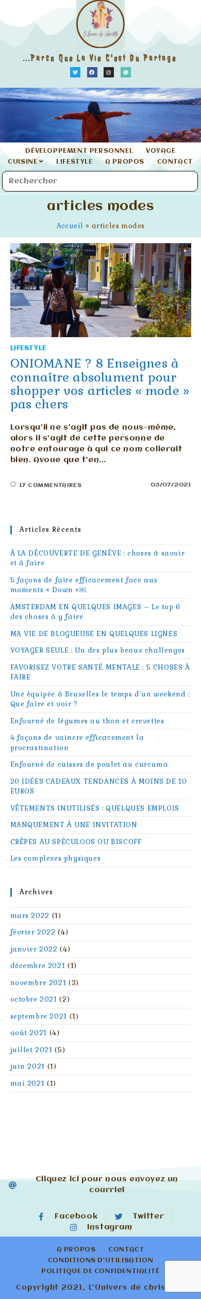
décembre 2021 (37, 965)
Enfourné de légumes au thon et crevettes (87, 721)
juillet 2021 (31, 1049)
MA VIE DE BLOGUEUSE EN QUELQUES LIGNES (94, 633)
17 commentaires (50, 485)
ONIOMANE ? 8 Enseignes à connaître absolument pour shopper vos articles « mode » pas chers (100, 383)
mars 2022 (29, 915)
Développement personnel (79, 151)
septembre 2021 (38, 1016)
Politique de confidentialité (100, 1272)
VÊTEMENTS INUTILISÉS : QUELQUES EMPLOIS (94, 808)
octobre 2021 (33, 999)
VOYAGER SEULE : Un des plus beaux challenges (97, 650)
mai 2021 (27, 1083)
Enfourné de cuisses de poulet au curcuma (89, 764)
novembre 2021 (38, 982)
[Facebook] (92, 72)
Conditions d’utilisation (100, 1261)
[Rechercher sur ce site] (100, 181)
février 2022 (33, 932)
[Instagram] (109, 72)
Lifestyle (74, 162)
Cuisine (23, 162)
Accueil (70, 225)
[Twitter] (75, 72)
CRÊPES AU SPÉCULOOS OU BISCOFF (76, 841)
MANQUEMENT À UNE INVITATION (74, 824)
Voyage (161, 151)
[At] (126, 72)
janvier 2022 (34, 949)
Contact (175, 162)
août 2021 (28, 1032)
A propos (124, 162)
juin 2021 (27, 1066)
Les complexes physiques (55, 858)
